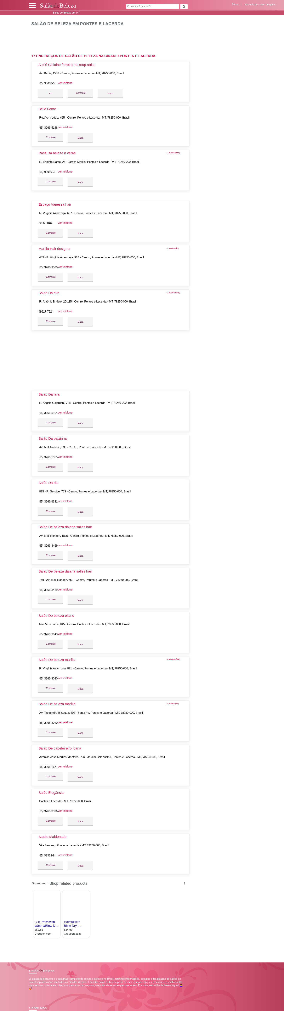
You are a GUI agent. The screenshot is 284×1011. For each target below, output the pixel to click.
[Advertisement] (112, 38)
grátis (272, 4)
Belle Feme (47, 109)
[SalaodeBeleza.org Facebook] (30, 992)
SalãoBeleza (58, 5)
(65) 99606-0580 (48, 83)
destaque (260, 4)
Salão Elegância (51, 793)
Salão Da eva (48, 293)
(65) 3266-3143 (48, 634)
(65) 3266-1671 (48, 766)
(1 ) (172, 248)
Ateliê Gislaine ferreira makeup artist (66, 65)
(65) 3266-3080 (48, 267)
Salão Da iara (49, 394)
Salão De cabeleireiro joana (59, 748)
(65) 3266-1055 (48, 457)
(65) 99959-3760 (48, 171)
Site (50, 93)
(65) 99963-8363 (48, 855)
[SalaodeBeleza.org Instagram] (33, 992)
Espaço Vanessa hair (54, 204)
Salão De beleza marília (56, 660)
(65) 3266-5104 (48, 412)
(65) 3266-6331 (48, 501)
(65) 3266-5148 (48, 127)
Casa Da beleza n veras (57, 153)
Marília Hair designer (54, 249)
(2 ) (173, 292)
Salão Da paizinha (52, 438)
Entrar (235, 4)
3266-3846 (45, 223)
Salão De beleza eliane (56, 616)
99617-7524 (45, 311)
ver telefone (65, 83)
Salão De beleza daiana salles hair (65, 527)
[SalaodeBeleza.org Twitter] (31, 992)
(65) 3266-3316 (48, 811)
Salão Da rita (48, 483)
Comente (80, 93)
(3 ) (173, 153)
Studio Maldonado (52, 837)
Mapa (110, 93)
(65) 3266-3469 (48, 545)
